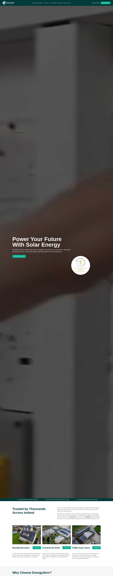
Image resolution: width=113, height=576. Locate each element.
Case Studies (53, 2)
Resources (47, 2)
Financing (65, 2)
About (37, 2)
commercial (72, 517)
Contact (69, 2)
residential (88, 517)
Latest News (59, 2)
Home (34, 2)
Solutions (41, 2)
